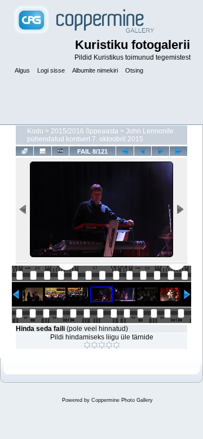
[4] (109, 345)
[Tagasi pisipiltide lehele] (24, 151)
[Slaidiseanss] (60, 151)
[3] (101, 345)
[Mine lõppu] (178, 151)
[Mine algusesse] (125, 151)
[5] (116, 345)
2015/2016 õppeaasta (84, 131)
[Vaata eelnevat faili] (143, 151)
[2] (94, 345)
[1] (87, 345)
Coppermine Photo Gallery (122, 400)
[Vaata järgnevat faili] (160, 151)
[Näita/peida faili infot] (42, 151)
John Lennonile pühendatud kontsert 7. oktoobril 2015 (100, 135)
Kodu (35, 131)
